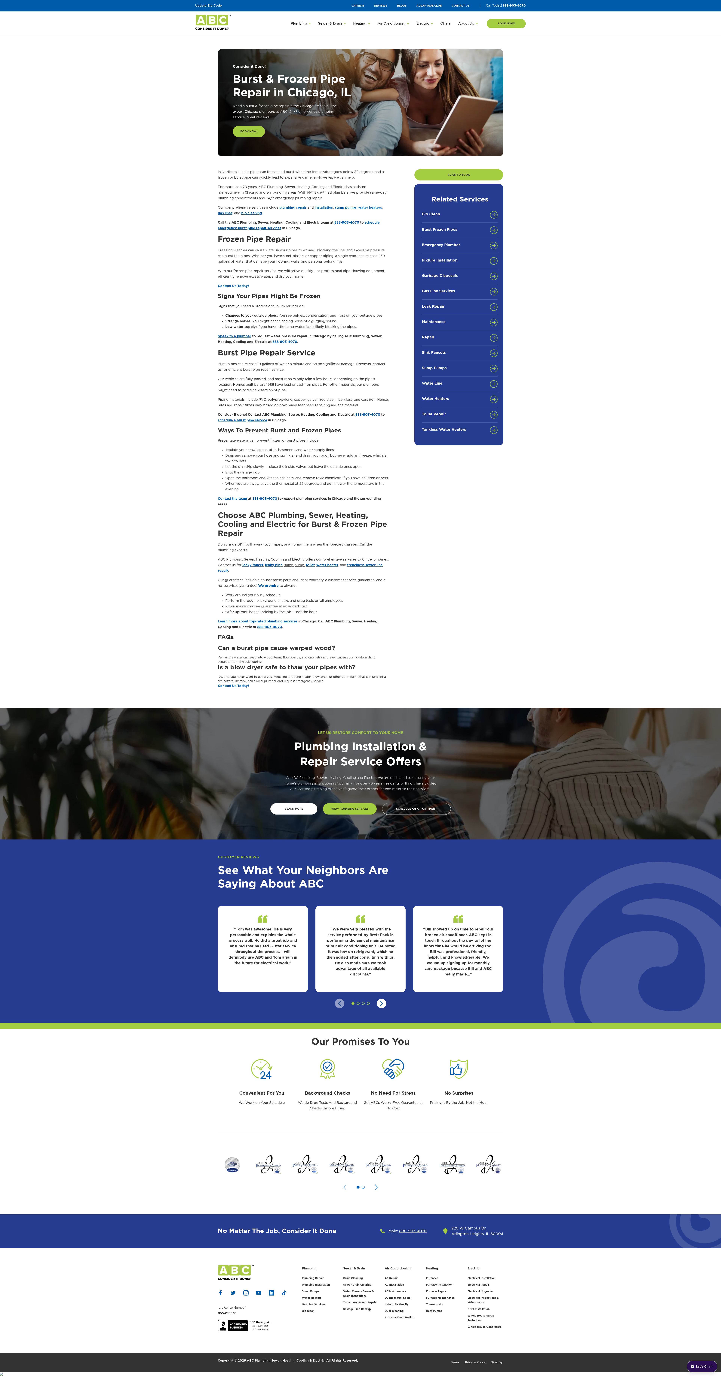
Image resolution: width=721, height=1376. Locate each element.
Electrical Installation (481, 1278)
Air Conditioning (398, 1268)
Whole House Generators (484, 1327)
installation (324, 207)
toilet (310, 565)
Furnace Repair (436, 1291)
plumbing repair (293, 207)
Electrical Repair (478, 1285)
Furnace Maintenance (440, 1298)
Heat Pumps (434, 1311)
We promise (268, 586)
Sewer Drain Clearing (357, 1285)
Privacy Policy (475, 1362)
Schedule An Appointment (416, 809)
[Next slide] (381, 1003)
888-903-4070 (514, 5)
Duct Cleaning (394, 1311)
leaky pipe (274, 565)
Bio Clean (308, 1311)
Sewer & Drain (354, 1268)
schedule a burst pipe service (242, 420)
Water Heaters (311, 1298)
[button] (301, 24)
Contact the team (232, 499)
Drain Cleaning (353, 1278)
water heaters (370, 207)
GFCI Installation (479, 1309)
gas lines (225, 213)
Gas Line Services (313, 1304)
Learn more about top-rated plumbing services (257, 621)
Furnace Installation (439, 1285)
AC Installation (394, 1285)
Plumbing (309, 1268)
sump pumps (346, 207)
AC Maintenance (395, 1291)
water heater (327, 565)
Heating (432, 1268)
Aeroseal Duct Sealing (399, 1317)
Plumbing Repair (313, 1278)
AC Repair (391, 1278)
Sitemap (497, 1362)
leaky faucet (252, 565)
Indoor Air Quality (397, 1304)
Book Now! (506, 23)
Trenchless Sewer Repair (359, 1302)
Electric (473, 1268)
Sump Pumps (310, 1291)
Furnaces (432, 1278)
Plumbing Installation (316, 1285)
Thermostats (434, 1304)
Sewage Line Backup (357, 1309)
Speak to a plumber (234, 336)
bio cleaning (251, 213)
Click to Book (459, 175)
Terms (455, 1362)
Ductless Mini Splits (397, 1298)
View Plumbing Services (350, 809)
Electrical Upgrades (480, 1291)
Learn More (294, 809)
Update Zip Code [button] (208, 5)
